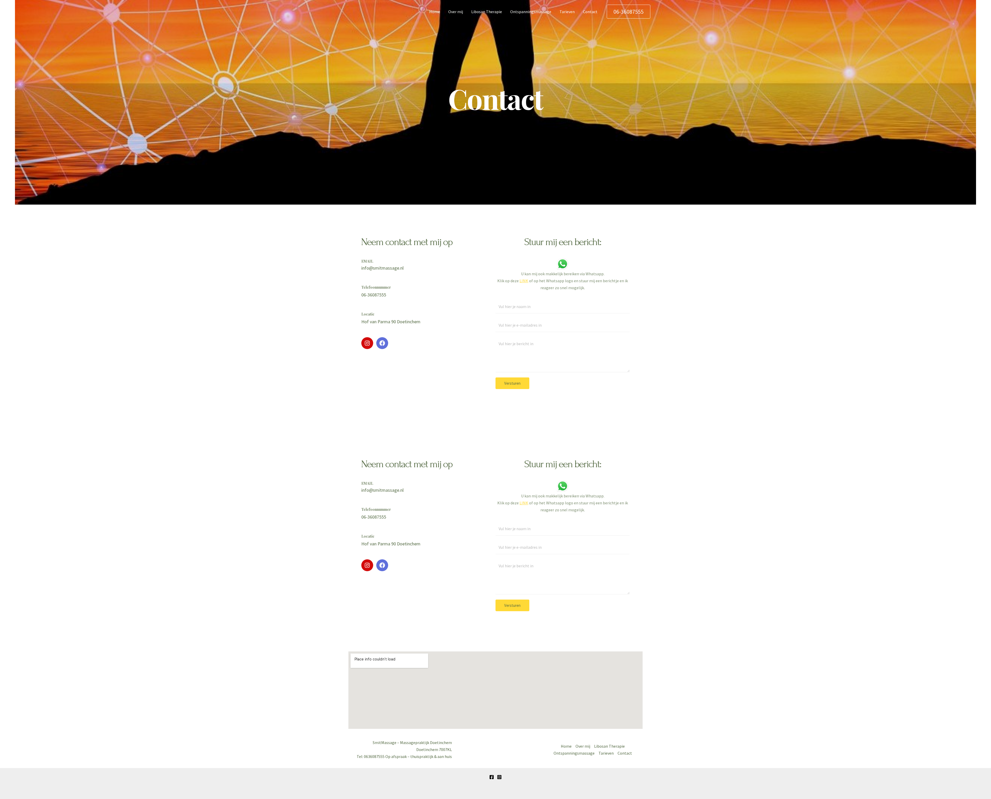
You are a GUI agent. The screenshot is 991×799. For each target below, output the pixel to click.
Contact (590, 11)
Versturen (512, 383)
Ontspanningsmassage (530, 11)
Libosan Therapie (486, 11)
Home (434, 11)
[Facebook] (491, 777)
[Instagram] (499, 777)
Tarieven (567, 11)
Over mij (455, 11)
